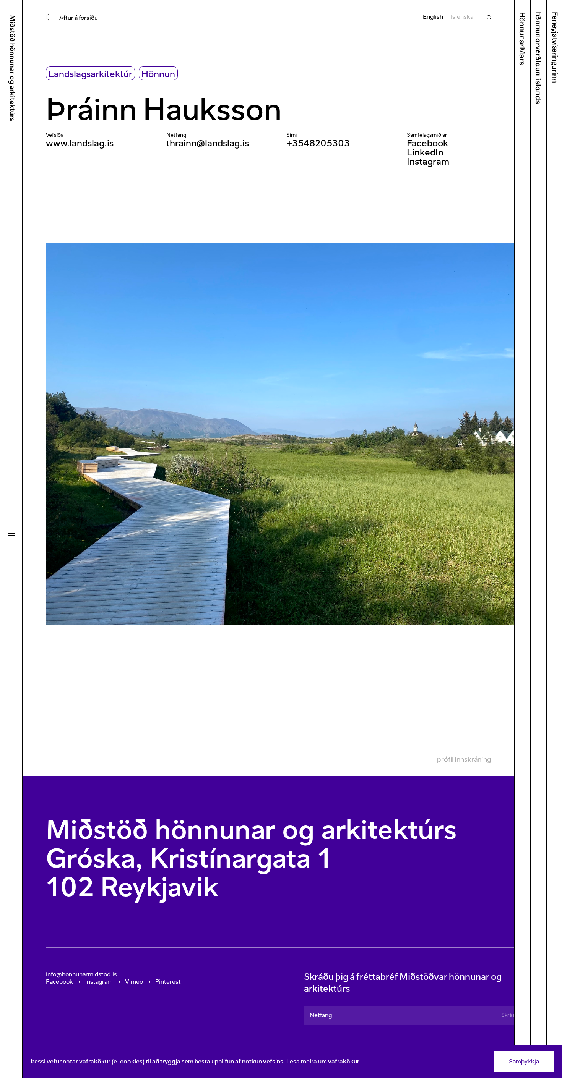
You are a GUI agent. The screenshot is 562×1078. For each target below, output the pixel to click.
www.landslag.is (80, 143)
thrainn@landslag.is (207, 143)
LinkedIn (425, 152)
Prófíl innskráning (464, 759)
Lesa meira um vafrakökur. (323, 1061)
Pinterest (168, 981)
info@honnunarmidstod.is (81, 974)
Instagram (428, 161)
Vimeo (134, 981)
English (433, 16)
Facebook (427, 143)
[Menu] (11, 535)
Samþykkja (524, 1061)
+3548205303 (318, 143)
